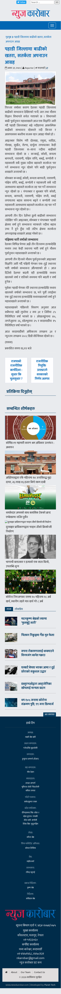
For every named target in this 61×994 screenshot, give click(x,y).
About (14, 972)
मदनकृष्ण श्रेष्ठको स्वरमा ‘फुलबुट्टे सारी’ (34, 621)
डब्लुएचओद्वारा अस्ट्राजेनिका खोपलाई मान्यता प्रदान (36, 686)
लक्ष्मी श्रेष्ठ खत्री (30, 737)
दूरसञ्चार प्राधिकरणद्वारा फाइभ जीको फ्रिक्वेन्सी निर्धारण (29, 529)
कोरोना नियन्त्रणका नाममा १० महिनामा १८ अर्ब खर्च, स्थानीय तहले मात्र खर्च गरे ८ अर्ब (28, 599)
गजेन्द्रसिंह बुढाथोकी (30, 748)
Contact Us (39, 972)
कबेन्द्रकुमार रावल (30, 801)
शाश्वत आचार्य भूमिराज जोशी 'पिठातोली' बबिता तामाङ (30, 786)
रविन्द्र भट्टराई (30, 872)
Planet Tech (49, 985)
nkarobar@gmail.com (30, 958)
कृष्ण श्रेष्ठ (30, 887)
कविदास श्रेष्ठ (30, 898)
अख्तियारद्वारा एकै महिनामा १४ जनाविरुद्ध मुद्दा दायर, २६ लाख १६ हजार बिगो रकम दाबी (28, 480)
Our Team (26, 972)
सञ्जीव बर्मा (30, 861)
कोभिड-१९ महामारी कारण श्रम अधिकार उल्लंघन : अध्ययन (30, 445)
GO (57, 2)
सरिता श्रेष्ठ (30, 837)
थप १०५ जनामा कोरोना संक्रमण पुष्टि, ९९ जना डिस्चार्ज (37, 702)
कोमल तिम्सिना (30, 848)
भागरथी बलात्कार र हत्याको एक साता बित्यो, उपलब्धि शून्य (27, 564)
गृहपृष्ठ (9, 37)
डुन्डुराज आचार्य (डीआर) (30, 759)
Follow (22, 2)
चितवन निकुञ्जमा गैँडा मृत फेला (37, 635)
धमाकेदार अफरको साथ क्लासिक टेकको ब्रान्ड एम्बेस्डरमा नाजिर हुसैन (28, 515)
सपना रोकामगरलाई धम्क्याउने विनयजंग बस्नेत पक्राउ (37, 653)
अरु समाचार (50, 714)
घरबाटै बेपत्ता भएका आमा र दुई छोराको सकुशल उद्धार (38, 670)
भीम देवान (30, 772)
